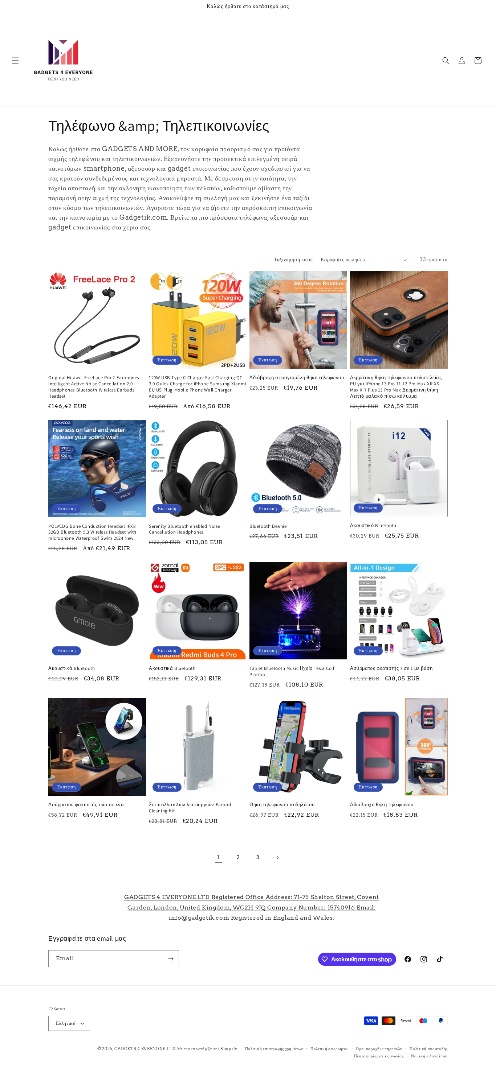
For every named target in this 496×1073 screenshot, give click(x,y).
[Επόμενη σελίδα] (277, 858)
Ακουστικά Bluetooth (71, 668)
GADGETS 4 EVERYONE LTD (145, 1048)
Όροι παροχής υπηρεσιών (379, 1048)
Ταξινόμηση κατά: (293, 259)
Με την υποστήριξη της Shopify (207, 1048)
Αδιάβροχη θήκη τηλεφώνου (381, 805)
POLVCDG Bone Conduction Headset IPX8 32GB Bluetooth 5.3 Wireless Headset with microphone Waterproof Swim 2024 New (92, 532)
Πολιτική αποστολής (429, 1048)
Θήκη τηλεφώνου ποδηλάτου (281, 805)
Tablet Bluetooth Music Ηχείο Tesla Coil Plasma (291, 672)
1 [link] (218, 857)
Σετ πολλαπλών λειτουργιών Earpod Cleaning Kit (190, 808)
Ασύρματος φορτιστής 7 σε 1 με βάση (391, 668)
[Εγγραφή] (171, 958)
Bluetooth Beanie (268, 526)
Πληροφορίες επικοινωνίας (379, 1055)
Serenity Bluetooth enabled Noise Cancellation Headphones (184, 529)
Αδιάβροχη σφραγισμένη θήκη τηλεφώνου (296, 378)
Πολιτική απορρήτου (329, 1048)
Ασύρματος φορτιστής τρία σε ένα (86, 805)
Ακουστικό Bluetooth (373, 526)
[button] (15, 61)
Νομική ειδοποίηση (429, 1055)
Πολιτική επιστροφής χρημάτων (274, 1048)
